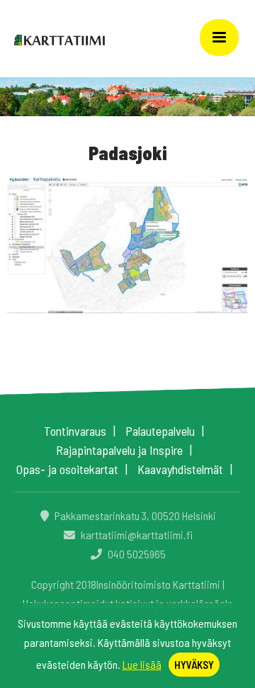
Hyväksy (194, 664)
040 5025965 (136, 553)
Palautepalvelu (160, 431)
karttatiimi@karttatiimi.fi (136, 534)
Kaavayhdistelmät (180, 469)
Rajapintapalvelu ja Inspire (119, 450)
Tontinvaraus (75, 431)
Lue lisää (142, 664)
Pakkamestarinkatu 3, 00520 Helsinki (134, 515)
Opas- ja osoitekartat (67, 469)
